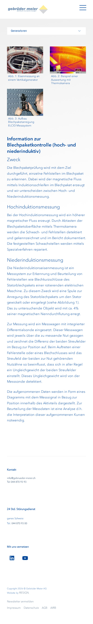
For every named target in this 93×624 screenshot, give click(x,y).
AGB (44, 607)
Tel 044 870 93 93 (16, 481)
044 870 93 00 (19, 523)
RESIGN (24, 592)
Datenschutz (31, 607)
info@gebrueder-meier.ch (21, 478)
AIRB (53, 607)
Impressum (14, 607)
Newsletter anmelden (20, 601)
